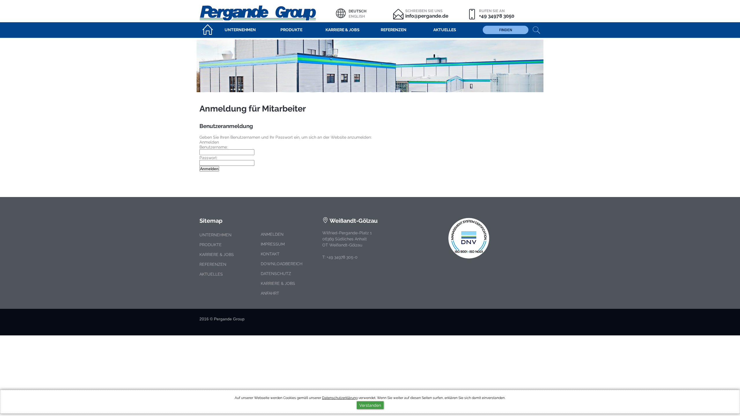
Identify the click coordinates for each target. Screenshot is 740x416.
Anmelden (272, 234)
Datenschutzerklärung (340, 398)
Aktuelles (211, 274)
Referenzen (212, 264)
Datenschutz (276, 273)
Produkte (210, 244)
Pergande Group (267, 12)
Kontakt (270, 254)
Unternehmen (215, 235)
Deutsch (358, 11)
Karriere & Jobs (216, 254)
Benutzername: (213, 146)
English (357, 16)
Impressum (273, 244)
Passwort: (208, 157)
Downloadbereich (281, 263)
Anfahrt (270, 293)
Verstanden (370, 405)
